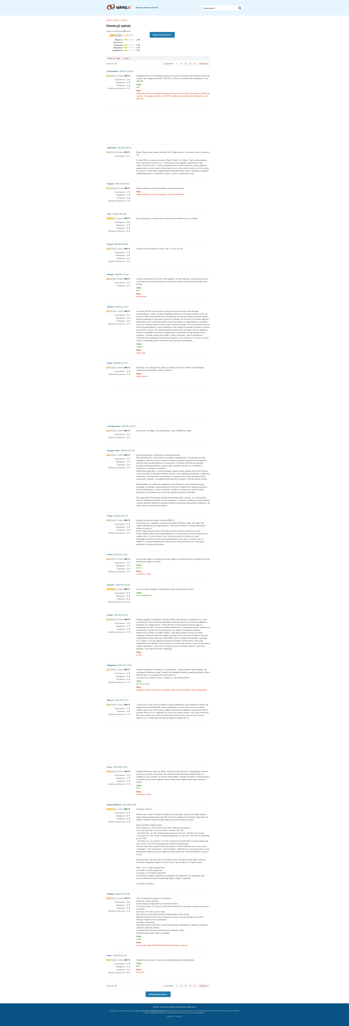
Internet (116, 20)
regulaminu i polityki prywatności (153, 1011)
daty (118, 58)
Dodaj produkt (180, 1007)
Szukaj (240, 8)
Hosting (124, 20)
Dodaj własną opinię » (162, 35)
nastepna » (204, 64)
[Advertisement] (158, 124)
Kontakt (156, 1007)
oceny (126, 58)
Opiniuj (109, 20)
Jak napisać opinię (167, 1007)
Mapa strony (191, 1007)
